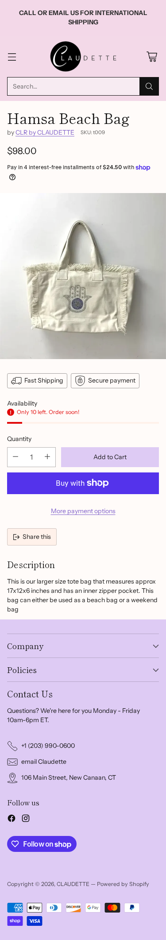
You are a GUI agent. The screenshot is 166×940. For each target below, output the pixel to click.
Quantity (19, 439)
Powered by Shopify (123, 884)
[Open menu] (12, 56)
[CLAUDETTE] (83, 57)
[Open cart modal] (152, 56)
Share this (37, 537)
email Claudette (43, 762)
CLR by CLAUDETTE (44, 132)
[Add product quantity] (47, 457)
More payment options (83, 511)
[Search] (149, 86)
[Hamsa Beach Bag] (83, 276)
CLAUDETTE (73, 884)
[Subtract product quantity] (15, 457)
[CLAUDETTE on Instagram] (25, 819)
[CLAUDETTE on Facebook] (11, 819)
